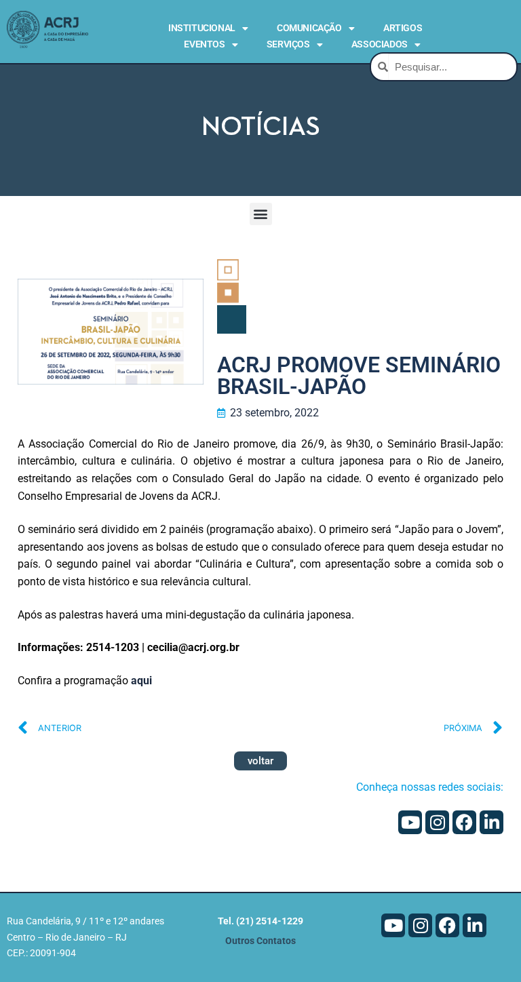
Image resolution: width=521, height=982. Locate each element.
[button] (261, 214)
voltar (260, 761)
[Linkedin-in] (491, 822)
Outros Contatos (260, 941)
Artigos (402, 27)
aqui (141, 680)
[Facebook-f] (464, 822)
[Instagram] (437, 822)
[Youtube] (410, 822)
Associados (379, 44)
